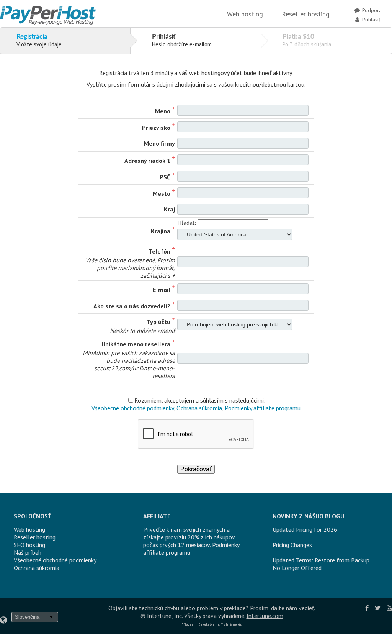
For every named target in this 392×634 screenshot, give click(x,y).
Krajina (160, 231)
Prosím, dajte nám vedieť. (282, 608)
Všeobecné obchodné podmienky (132, 408)
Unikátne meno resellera (135, 344)
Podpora (371, 10)
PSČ (165, 177)
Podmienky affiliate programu (263, 408)
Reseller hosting (306, 14)
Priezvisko (156, 127)
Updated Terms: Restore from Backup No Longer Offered (321, 564)
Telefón (159, 251)
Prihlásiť (371, 19)
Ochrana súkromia (199, 408)
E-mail (161, 289)
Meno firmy (159, 143)
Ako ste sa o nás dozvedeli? (131, 306)
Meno (162, 111)
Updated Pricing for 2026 (305, 529)
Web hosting (245, 14)
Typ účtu (158, 322)
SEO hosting (29, 545)
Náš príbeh (27, 552)
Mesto (161, 193)
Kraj (169, 209)
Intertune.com (265, 615)
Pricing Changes (292, 545)
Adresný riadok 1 (147, 160)
